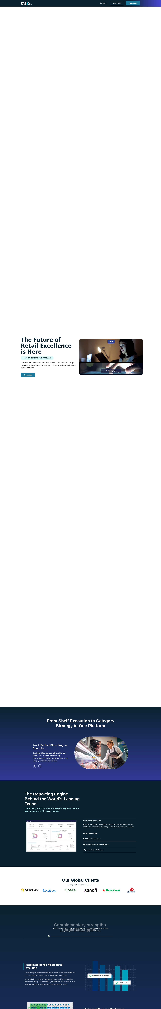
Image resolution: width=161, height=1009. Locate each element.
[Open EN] (106, 3)
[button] (34, 766)
